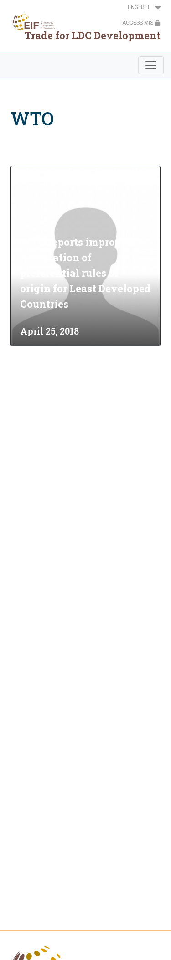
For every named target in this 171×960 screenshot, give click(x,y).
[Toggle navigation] (151, 65)
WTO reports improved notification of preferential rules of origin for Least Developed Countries (85, 272)
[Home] (31, 22)
